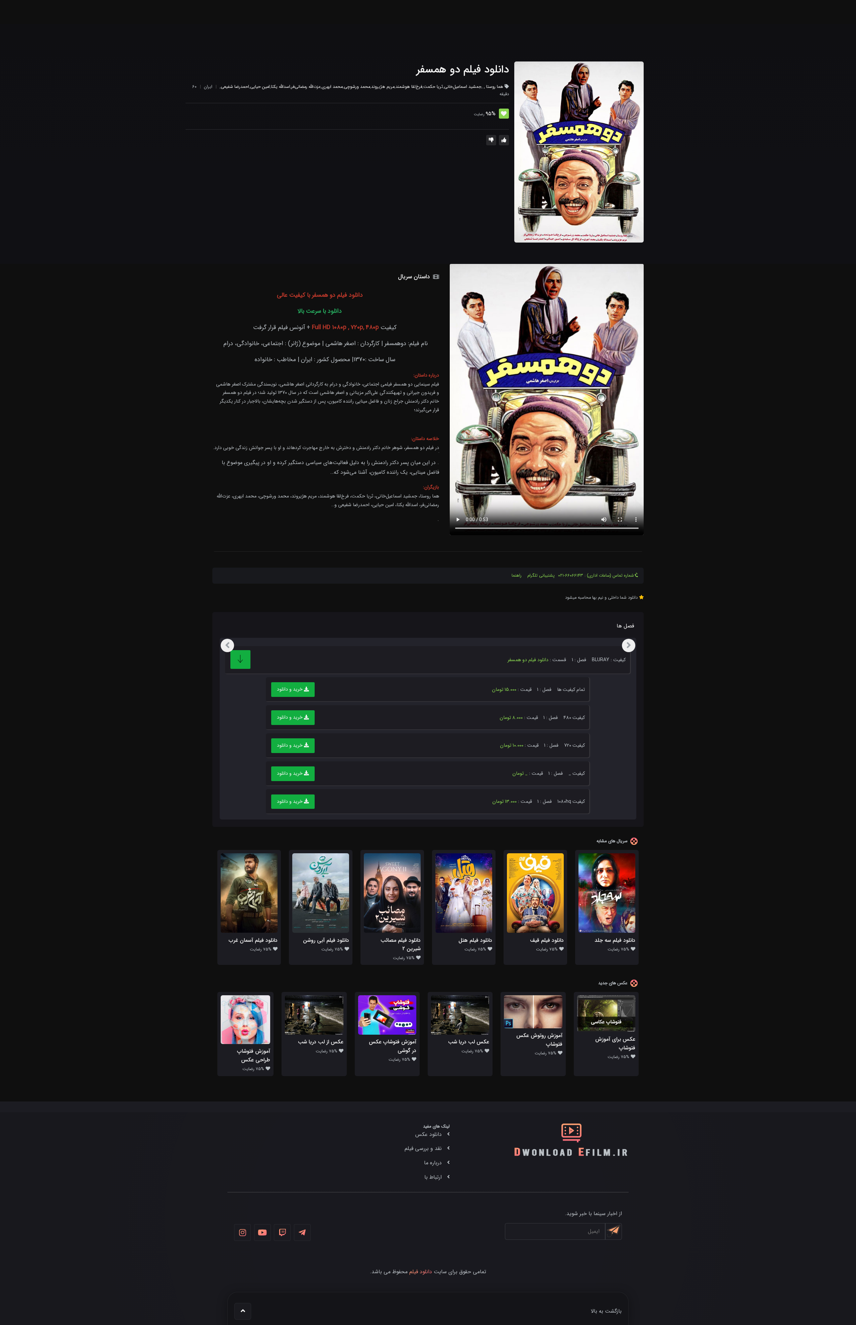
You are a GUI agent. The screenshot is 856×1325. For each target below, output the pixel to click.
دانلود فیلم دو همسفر (462, 69)
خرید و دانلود (290, 690)
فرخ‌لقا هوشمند (409, 87)
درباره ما (433, 1163)
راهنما (517, 575)
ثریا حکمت (433, 87)
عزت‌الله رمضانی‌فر (306, 87)
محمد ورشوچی (357, 87)
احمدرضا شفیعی (235, 87)
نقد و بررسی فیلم (423, 1148)
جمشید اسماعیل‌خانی (462, 87)
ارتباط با (433, 1177)
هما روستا (494, 87)
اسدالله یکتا (280, 87)
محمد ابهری (332, 87)
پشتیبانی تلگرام (541, 575)
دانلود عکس (428, 1134)
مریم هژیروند (383, 87)
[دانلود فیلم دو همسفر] (579, 152)
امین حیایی (260, 87)
